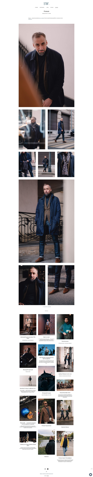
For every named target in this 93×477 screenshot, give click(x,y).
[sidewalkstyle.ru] (46, 3)
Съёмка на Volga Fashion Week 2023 (28, 445)
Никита (46, 456)
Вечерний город (46, 393)
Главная (36, 7)
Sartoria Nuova (65, 427)
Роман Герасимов (46, 425)
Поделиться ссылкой (47, 306)
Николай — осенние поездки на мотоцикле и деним (28, 423)
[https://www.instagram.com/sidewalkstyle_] (45, 469)
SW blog (56, 7)
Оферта (41, 473)
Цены (48, 7)
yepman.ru (30, 19)
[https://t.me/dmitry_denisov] (47, 469)
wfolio (48, 475)
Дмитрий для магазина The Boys (27, 337)
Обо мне (51, 7)
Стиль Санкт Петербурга (65, 458)
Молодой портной (28, 369)
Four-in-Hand (41, 18)
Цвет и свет (46, 337)
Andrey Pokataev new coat (65, 374)
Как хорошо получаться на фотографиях (46, 358)
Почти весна (65, 341)
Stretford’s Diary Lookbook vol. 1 (28, 388)
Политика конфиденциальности (48, 473)
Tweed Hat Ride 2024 (65, 392)
